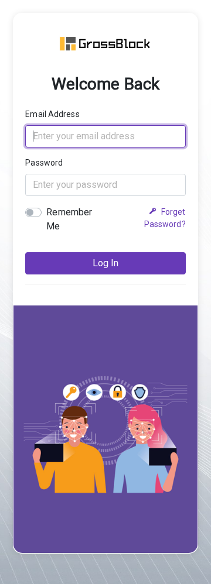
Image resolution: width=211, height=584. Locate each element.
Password (44, 162)
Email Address (52, 114)
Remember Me (69, 219)
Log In (105, 263)
